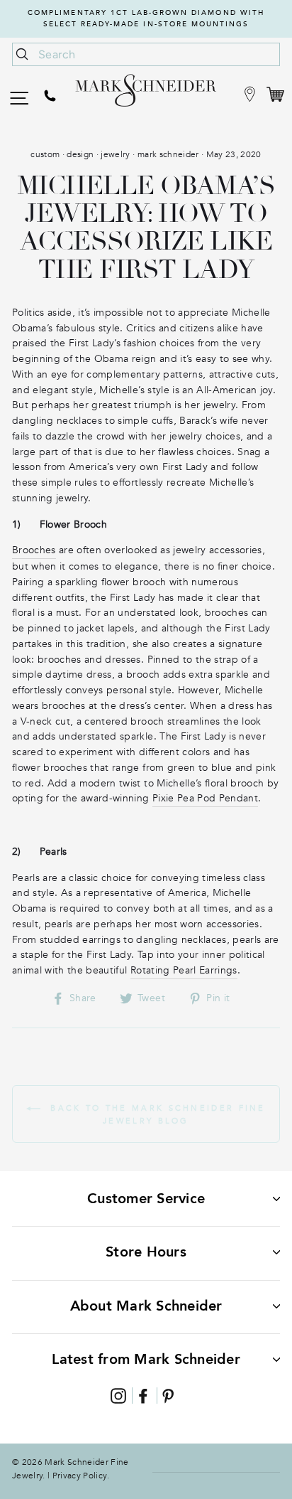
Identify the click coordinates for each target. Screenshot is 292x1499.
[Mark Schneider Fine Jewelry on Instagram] (118, 1395)
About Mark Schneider (146, 1306)
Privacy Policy (79, 1475)
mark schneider (168, 154)
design (80, 154)
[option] (146, 19)
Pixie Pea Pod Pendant (205, 798)
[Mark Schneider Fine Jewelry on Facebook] (143, 1395)
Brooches (34, 550)
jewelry (115, 154)
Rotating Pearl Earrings (183, 970)
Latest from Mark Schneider (146, 1359)
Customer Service (146, 1198)
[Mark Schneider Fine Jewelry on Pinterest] (168, 1395)
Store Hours (146, 1251)
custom (45, 154)
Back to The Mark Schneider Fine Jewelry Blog (156, 1114)
